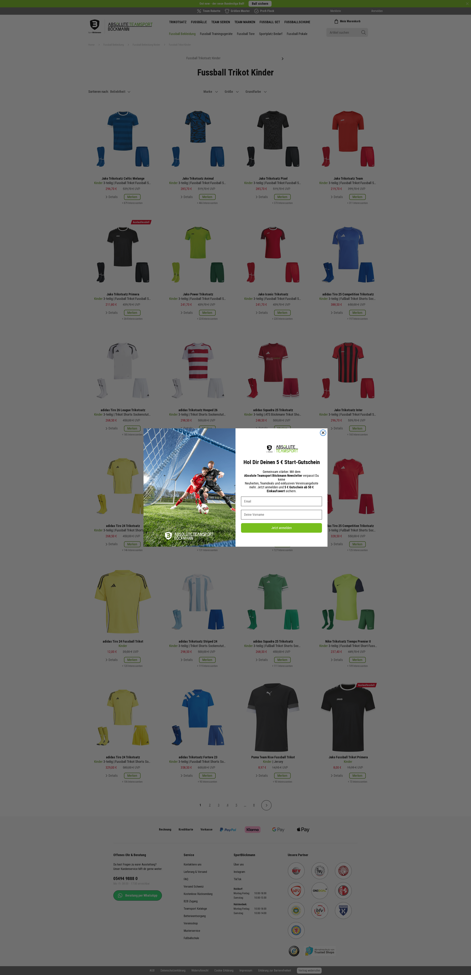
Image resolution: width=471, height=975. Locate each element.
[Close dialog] (323, 433)
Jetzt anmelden (281, 528)
